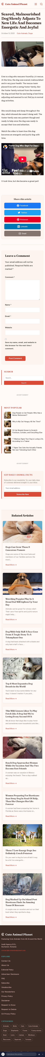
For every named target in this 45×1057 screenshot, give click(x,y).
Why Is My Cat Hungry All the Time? (26, 422)
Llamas (21, 1035)
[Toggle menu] (35, 4)
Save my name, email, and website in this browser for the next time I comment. (20, 346)
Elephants (14, 1030)
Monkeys (31, 1035)
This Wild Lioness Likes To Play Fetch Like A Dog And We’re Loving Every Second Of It (21, 714)
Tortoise (28, 1039)
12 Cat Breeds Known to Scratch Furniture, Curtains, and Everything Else (27, 431)
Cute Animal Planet (16, 4)
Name (8, 305)
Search (23, 383)
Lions (13, 1035)
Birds (15, 1026)
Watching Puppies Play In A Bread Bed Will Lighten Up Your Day (22, 602)
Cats (22, 1026)
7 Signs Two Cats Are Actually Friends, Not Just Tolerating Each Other (27, 449)
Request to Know (8, 1005)
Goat (5, 1035)
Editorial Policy (7, 970)
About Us (5, 965)
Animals (6, 1026)
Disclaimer (5, 1000)
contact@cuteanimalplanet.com (13, 950)
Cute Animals (22, 33)
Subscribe (5, 983)
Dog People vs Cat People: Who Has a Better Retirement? (27, 414)
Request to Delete (8, 1009)
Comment (10, 277)
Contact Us (5, 961)
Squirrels (18, 1039)
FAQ (3, 978)
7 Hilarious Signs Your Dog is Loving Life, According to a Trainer (28, 440)
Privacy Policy (7, 996)
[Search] (41, 4)
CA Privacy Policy (8, 1014)
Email (8, 316)
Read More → (11, 565)
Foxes (25, 1030)
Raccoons (6, 1039)
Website (8, 328)
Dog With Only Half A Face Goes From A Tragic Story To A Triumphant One (22, 634)
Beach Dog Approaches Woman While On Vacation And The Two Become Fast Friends (22, 766)
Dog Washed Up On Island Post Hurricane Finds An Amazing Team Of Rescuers (21, 902)
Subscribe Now (22, 494)
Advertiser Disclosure (10, 974)
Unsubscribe (6, 987)
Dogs (30, 33)
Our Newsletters (8, 992)
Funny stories (36, 1030)
